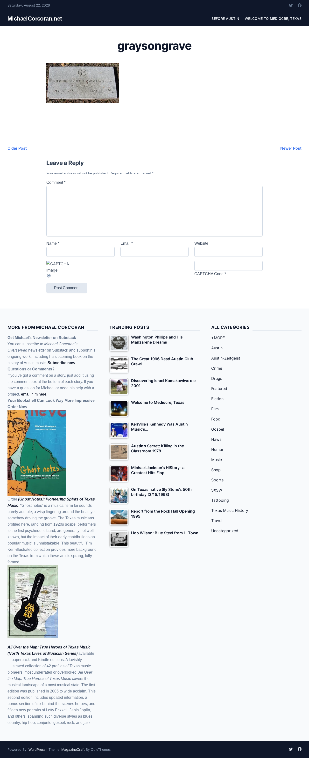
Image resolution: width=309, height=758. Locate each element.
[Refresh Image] (80, 275)
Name (52, 243)
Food (215, 419)
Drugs (216, 378)
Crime (216, 368)
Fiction (217, 398)
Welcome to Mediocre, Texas (273, 18)
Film (215, 408)
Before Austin (225, 18)
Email (126, 243)
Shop (216, 469)
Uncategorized (224, 530)
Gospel (217, 429)
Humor (217, 449)
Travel (216, 520)
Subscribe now (61, 363)
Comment (55, 182)
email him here (33, 394)
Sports (217, 480)
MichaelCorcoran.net (34, 18)
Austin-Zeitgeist (225, 358)
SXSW (216, 490)
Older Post (17, 148)
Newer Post (291, 148)
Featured (219, 388)
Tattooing (220, 500)
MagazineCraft (73, 749)
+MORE (218, 337)
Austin (217, 348)
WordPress (36, 749)
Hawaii (217, 439)
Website (201, 243)
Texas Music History (229, 510)
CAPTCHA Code (209, 274)
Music (216, 459)
